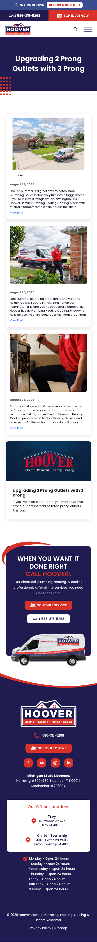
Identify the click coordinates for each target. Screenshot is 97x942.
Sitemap (60, 928)
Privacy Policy (40, 928)
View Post (16, 213)
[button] (75, 29)
